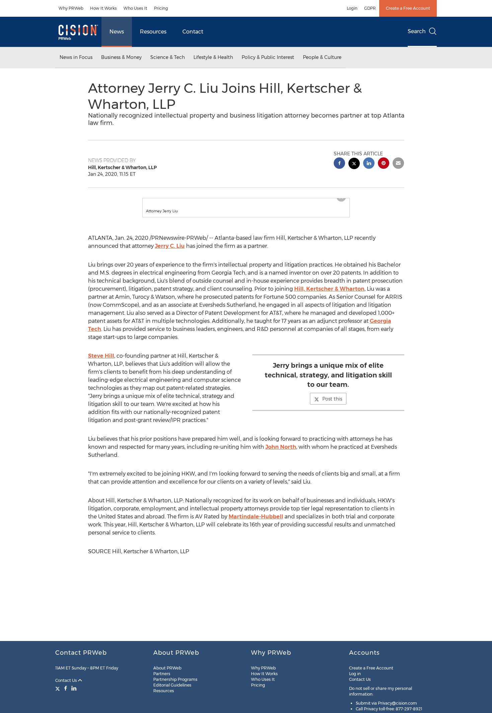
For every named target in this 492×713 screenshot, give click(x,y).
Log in (355, 673)
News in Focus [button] (76, 57)
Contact (192, 31)
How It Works (103, 8)
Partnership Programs (175, 679)
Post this (332, 406)
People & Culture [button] (322, 57)
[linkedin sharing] (369, 163)
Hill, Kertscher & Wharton (329, 295)
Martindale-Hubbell (256, 523)
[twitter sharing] (354, 164)
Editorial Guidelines (172, 685)
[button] (246, 201)
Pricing (161, 8)
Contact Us (66, 680)
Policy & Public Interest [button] (268, 57)
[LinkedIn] (74, 688)
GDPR (370, 8)
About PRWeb (167, 667)
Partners (161, 673)
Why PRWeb (71, 8)
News (116, 31)
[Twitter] (58, 688)
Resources (153, 31)
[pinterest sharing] (383, 163)
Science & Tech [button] (167, 57)
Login (352, 8)
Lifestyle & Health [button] (213, 57)
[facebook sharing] (339, 163)
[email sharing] (398, 163)
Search (417, 31)
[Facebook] (66, 688)
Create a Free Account (408, 8)
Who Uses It (135, 8)
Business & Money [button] (121, 57)
